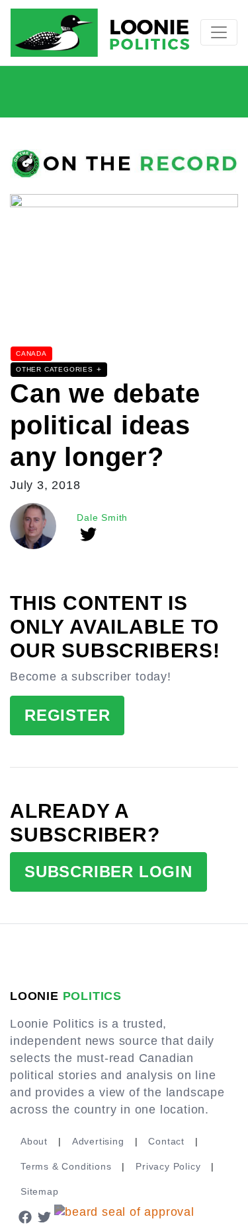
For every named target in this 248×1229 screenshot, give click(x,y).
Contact (166, 1141)
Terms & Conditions (66, 1166)
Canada (31, 353)
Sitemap (40, 1191)
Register (67, 715)
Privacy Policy (168, 1166)
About (34, 1141)
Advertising (98, 1141)
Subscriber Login (108, 871)
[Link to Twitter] (45, 1216)
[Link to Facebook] (25, 1216)
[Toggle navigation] (218, 32)
